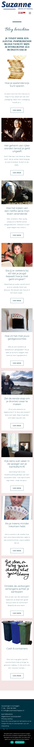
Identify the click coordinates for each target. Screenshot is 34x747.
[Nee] (32, 738)
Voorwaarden (18, 723)
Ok (12, 742)
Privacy (9, 723)
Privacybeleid (20, 742)
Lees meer (17, 110)
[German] (24, 13)
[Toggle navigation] (30, 13)
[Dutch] (19, 13)
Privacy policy (7, 719)
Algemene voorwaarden (11, 716)
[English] (22, 13)
